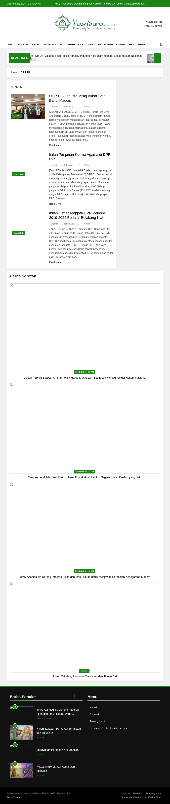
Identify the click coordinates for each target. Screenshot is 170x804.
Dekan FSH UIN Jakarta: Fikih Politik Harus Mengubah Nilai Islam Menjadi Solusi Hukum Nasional (102, 5)
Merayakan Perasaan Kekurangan (58, 737)
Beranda (23, 44)
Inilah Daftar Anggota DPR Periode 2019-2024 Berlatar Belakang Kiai (77, 215)
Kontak (93, 707)
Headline (18, 174)
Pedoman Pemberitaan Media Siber (109, 728)
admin (54, 106)
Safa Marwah (105, 44)
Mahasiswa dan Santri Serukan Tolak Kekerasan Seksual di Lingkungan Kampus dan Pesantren (58, 777)
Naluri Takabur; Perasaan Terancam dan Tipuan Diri (85, 676)
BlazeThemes (14, 797)
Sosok (131, 44)
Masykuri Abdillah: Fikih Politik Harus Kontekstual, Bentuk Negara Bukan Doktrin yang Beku (85, 477)
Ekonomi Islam (75, 44)
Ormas (90, 44)
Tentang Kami (97, 721)
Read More (55, 145)
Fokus (141, 44)
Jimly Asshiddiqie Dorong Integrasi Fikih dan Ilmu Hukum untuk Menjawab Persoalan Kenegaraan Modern (85, 576)
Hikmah (120, 44)
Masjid (36, 44)
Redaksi (94, 714)
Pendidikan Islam (53, 44)
